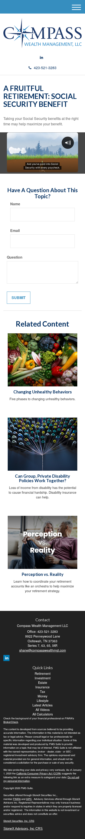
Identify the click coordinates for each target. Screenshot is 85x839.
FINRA (17, 799)
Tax (42, 691)
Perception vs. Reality (42, 574)
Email (15, 230)
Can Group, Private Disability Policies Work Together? (42, 478)
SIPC (29, 799)
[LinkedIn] (41, 57)
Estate (42, 682)
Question (14, 257)
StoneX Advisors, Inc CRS (23, 828)
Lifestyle (43, 700)
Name (15, 203)
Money (42, 696)
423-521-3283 (45, 67)
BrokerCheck (10, 722)
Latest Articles (42, 705)
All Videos (43, 709)
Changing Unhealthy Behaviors (42, 391)
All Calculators (42, 714)
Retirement (43, 673)
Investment (43, 678)
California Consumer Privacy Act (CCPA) (38, 773)
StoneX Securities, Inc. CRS (18, 821)
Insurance (42, 687)
